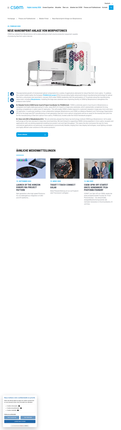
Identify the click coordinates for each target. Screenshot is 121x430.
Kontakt (104, 7)
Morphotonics (35, 99)
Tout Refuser (28, 417)
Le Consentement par (20, 425)
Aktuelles (58, 7)
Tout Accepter (11, 417)
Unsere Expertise (48, 7)
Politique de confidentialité (10, 414)
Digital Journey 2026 (34, 7)
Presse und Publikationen (92, 7)
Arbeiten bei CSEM (76, 7)
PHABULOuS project (50, 95)
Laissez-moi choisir (19, 421)
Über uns (65, 7)
